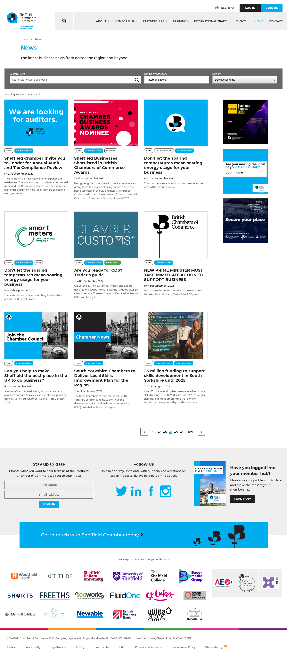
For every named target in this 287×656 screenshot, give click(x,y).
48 (176, 432)
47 (170, 432)
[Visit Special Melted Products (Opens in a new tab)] (194, 595)
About (101, 21)
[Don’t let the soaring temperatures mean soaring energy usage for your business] (176, 123)
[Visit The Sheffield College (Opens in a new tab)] (159, 576)
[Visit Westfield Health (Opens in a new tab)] (24, 576)
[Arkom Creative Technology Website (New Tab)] (225, 647)
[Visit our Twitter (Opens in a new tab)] (121, 491)
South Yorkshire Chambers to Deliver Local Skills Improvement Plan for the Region (104, 378)
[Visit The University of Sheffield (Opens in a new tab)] (128, 576)
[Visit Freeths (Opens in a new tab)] (55, 595)
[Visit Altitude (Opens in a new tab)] (59, 576)
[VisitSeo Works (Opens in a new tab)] (89, 595)
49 (181, 432)
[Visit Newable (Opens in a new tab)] (89, 614)
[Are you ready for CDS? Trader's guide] (106, 235)
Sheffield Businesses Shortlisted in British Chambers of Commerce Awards (99, 165)
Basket (227, 7)
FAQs (122, 647)
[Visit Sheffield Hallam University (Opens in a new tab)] (93, 576)
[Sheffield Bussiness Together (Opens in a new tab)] (270, 583)
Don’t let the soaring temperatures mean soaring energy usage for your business (173, 165)
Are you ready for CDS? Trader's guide (98, 272)
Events (241, 21)
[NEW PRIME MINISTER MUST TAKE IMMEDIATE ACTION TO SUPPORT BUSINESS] (176, 235)
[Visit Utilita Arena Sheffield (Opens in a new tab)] (160, 614)
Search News (17, 73)
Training (179, 21)
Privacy (80, 647)
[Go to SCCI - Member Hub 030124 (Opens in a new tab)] (245, 171)
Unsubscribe (101, 647)
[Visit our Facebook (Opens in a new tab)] (151, 491)
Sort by (216, 73)
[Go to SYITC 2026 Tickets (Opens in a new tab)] (245, 220)
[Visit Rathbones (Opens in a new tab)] (20, 614)
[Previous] (144, 432)
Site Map (11, 647)
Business (110, 150)
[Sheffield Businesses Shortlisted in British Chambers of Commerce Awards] (106, 123)
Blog (38, 262)
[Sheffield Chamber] (21, 21)
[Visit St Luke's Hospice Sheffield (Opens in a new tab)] (160, 595)
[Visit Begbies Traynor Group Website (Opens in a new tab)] (246, 583)
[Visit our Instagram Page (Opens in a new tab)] (165, 491)
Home (24, 39)
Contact (276, 21)
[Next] (201, 432)
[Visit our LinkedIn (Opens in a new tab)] (136, 491)
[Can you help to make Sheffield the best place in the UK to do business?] (36, 335)
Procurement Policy (183, 647)
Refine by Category (155, 73)
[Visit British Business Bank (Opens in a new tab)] (125, 614)
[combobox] (176, 80)
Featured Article (164, 150)
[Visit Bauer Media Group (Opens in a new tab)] (190, 576)
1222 (190, 432)
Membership (125, 21)
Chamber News (24, 150)
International (112, 262)
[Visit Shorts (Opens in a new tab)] (20, 595)
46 (165, 432)
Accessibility (33, 647)
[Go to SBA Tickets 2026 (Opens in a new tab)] (245, 122)
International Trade (211, 21)
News (258, 21)
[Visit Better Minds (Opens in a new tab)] (55, 614)
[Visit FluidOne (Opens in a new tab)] (125, 595)
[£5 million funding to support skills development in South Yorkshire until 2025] (176, 335)
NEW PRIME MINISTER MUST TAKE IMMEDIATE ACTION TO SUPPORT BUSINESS (173, 275)
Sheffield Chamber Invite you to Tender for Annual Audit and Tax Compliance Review (34, 163)
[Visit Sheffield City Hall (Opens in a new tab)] (194, 614)
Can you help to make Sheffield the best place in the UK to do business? (35, 376)
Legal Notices (58, 647)
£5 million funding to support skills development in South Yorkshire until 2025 (174, 376)
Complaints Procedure (148, 647)
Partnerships (154, 21)
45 (159, 432)
